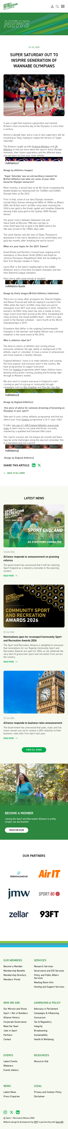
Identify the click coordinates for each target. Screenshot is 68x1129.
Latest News (9, 1092)
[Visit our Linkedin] (18, 1112)
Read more (8, 576)
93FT (36, 1122)
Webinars (8, 1065)
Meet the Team (10, 1026)
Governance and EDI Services (49, 970)
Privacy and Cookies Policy (48, 1092)
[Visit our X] (11, 1112)
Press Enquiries (11, 1096)
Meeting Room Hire (44, 982)
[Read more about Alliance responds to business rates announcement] (34, 692)
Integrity (38, 1026)
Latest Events (10, 1061)
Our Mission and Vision (15, 1008)
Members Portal (11, 979)
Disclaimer (39, 1096)
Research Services (43, 966)
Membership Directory (14, 975)
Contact (7, 1039)
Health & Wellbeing (44, 1039)
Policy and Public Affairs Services (46, 976)
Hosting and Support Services (49, 986)
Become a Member (13, 966)
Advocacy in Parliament (46, 1008)
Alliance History (11, 1017)
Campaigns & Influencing (46, 1013)
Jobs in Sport (10, 1030)
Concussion (40, 1017)
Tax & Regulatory (43, 1022)
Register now (16, 830)
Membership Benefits (14, 970)
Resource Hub (41, 1061)
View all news (34, 749)
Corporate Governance (15, 1022)
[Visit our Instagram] (5, 1112)
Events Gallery (11, 1070)
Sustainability (41, 1035)
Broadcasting (40, 1030)
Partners (8, 1035)
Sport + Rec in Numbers (15, 1013)
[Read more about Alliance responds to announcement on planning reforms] (34, 526)
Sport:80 (59, 1122)
